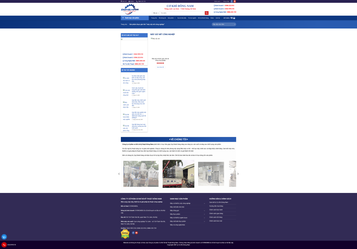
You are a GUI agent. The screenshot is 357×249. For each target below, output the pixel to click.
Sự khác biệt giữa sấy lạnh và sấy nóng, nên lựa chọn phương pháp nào (138, 78)
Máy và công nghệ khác (177, 225)
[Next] (237, 173)
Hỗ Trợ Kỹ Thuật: (133, 64)
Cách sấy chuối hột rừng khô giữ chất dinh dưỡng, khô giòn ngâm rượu (138, 90)
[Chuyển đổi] (204, 203)
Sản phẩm (171, 18)
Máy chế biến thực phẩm (178, 221)
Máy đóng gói (174, 210)
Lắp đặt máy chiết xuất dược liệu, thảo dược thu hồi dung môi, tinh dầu (139, 102)
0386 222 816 (141, 228)
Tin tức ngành (192, 18)
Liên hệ (218, 18)
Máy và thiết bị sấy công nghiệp (180, 203)
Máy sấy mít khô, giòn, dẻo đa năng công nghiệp (160, 59)
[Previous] (119, 173)
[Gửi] (207, 13)
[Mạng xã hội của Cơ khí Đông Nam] (231, 1)
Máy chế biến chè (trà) (177, 207)
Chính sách (217, 1)
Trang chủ (154, 18)
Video (212, 18)
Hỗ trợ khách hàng (203, 18)
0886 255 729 (151, 228)
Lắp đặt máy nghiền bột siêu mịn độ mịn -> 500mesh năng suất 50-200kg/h (139, 114)
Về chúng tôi (162, 18)
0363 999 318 (131, 228)
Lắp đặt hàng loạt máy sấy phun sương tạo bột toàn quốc (139, 126)
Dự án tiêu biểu (182, 18)
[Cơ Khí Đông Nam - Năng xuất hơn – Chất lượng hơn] (135, 9)
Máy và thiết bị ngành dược (178, 218)
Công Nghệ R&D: (134, 61)
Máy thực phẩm (175, 214)
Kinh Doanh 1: (133, 54)
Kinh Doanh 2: (133, 57)
